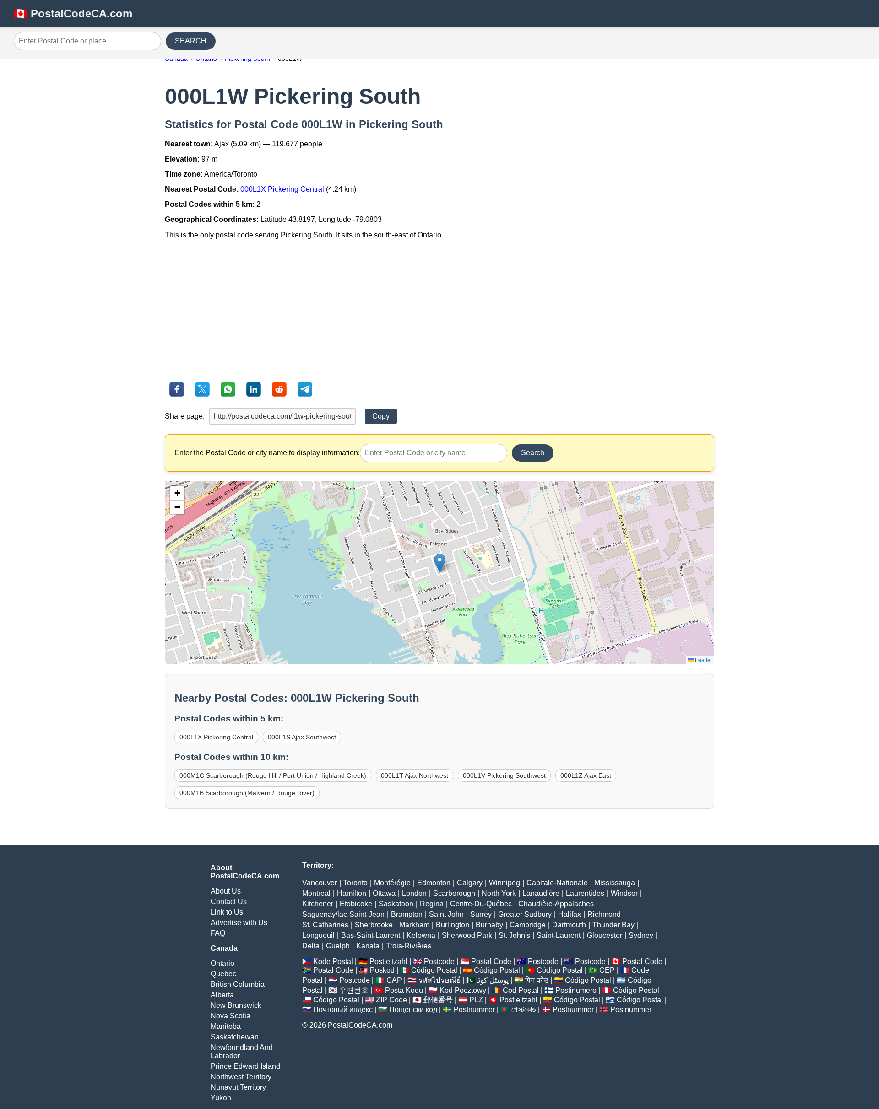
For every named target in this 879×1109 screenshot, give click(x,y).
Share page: (185, 416)
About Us (226, 891)
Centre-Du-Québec (481, 904)
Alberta (222, 995)
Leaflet (703, 659)
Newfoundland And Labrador (242, 1052)
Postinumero (576, 990)
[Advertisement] (439, 311)
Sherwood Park (467, 935)
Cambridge (528, 925)
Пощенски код (413, 1009)
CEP (607, 970)
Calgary (470, 883)
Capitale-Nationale (557, 883)
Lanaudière (540, 893)
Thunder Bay (613, 925)
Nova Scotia (230, 1016)
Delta (311, 946)
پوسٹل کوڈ (493, 980)
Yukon (221, 1098)
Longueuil (318, 935)
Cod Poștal (521, 990)
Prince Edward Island (245, 1066)
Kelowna (421, 935)
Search (532, 453)
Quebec (223, 974)
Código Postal (434, 970)
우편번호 (354, 990)
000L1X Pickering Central (282, 189)
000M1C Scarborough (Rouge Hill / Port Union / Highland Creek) (272, 775)
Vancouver (319, 883)
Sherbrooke (374, 925)
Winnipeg (504, 883)
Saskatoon (396, 904)
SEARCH (190, 41)
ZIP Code (391, 1000)
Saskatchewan (235, 1037)
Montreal (316, 893)
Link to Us (227, 912)
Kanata (368, 946)
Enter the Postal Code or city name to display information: (267, 453)
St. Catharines (325, 925)
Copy (381, 416)
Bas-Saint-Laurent (370, 935)
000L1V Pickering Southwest (504, 775)
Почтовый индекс (343, 1009)
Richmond (604, 914)
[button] (439, 563)
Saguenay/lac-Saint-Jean (343, 914)
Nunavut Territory (238, 1087)
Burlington (452, 925)
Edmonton (433, 883)
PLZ (476, 1000)
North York (499, 893)
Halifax (569, 914)
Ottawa (384, 893)
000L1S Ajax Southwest (302, 737)
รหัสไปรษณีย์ (439, 980)
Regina (432, 904)
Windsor (624, 893)
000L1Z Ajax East (585, 775)
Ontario (222, 963)
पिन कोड (536, 980)
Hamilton (351, 893)
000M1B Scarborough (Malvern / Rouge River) (247, 793)
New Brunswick (236, 1005)
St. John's (514, 935)
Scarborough (454, 893)
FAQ (218, 933)
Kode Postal (333, 961)
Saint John (446, 914)
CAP (394, 980)
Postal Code (491, 961)
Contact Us (229, 901)
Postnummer (474, 1009)
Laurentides (585, 893)
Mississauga (614, 883)
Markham (414, 925)
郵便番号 (438, 1000)
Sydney (641, 935)
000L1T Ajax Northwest (414, 775)
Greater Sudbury (525, 914)
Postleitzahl (388, 961)
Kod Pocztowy (463, 990)
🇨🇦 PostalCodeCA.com (73, 13)
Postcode (439, 961)
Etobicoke (356, 904)
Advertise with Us (239, 922)
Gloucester (604, 935)
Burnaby (489, 925)
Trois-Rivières (408, 946)
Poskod (382, 970)
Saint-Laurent (559, 935)
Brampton (407, 914)
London (414, 893)
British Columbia (238, 984)
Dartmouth (569, 925)
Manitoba (226, 1026)
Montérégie (392, 883)
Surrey (481, 914)
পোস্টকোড (523, 1009)
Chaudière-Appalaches (556, 904)
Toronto (355, 883)
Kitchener (317, 904)
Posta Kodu (404, 990)
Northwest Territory (241, 1077)
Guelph (338, 946)
